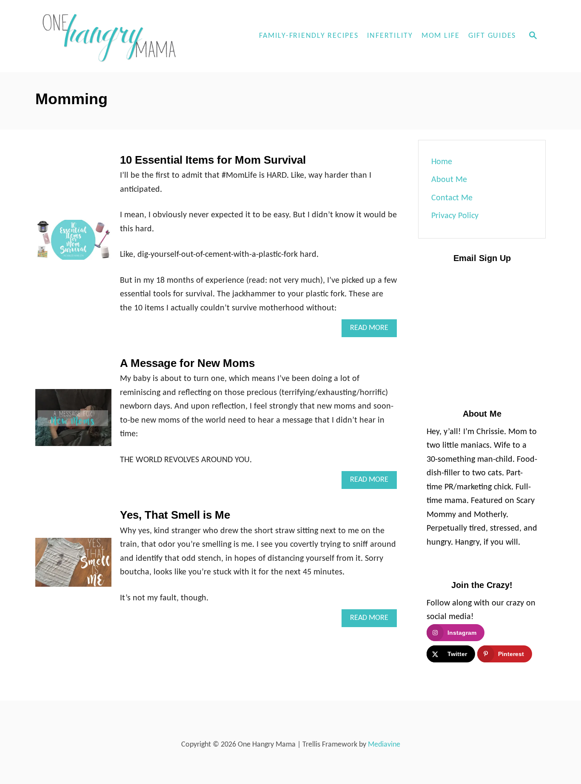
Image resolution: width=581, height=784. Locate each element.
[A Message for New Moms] (73, 421)
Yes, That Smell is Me (175, 514)
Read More (373, 330)
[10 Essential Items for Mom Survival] (73, 244)
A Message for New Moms (187, 363)
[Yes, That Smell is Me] (73, 566)
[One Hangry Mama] (111, 36)
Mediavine (384, 744)
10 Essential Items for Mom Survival (213, 159)
